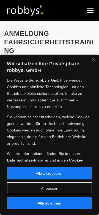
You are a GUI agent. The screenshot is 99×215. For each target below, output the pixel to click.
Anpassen (49, 188)
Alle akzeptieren (50, 173)
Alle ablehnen (49, 203)
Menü (89, 10)
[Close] (93, 59)
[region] (49, 135)
